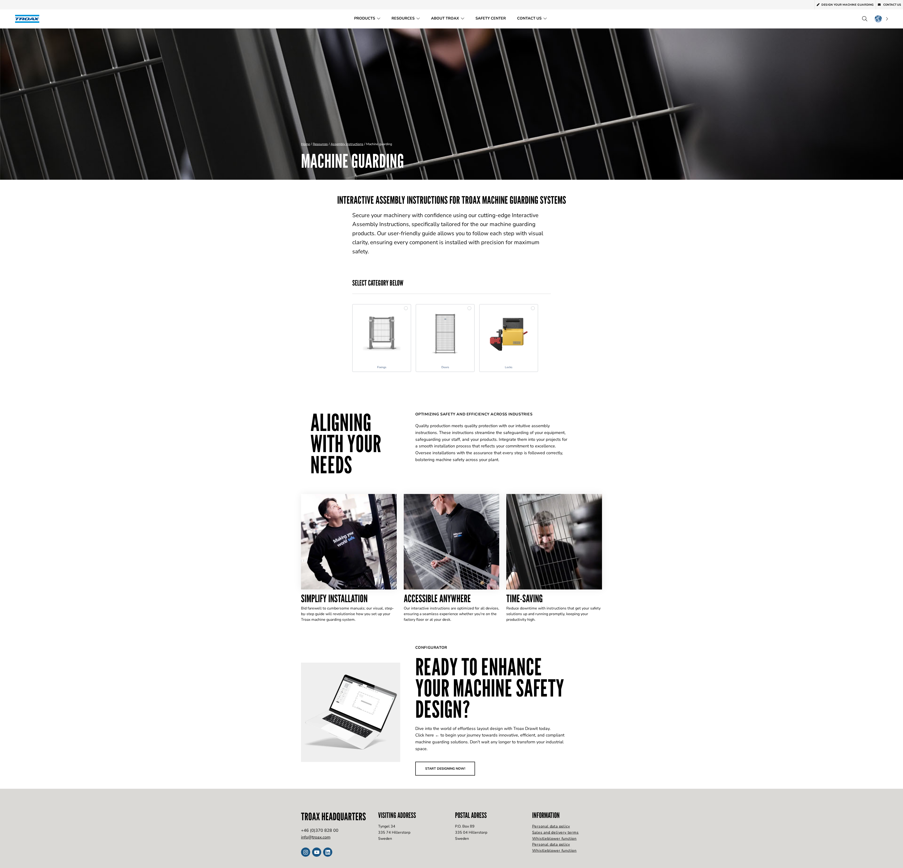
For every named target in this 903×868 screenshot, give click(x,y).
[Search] (865, 19)
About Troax (445, 18)
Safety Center (490, 18)
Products (364, 18)
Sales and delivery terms (555, 832)
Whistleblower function (554, 838)
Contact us (892, 5)
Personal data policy (551, 826)
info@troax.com (315, 837)
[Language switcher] (881, 19)
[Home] (28, 18)
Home (305, 144)
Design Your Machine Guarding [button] (847, 5)
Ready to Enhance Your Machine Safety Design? (489, 688)
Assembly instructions (347, 144)
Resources (403, 18)
